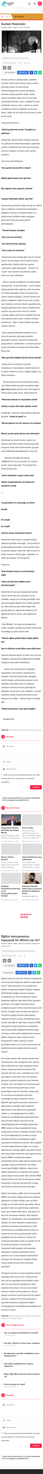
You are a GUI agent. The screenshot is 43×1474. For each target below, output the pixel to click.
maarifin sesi (5, 1318)
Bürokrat (23, 1316)
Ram (20, 1318)
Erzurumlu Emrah (22, 730)
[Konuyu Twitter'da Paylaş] (36, 72)
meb (11, 1318)
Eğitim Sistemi (36, 1316)
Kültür (16, 58)
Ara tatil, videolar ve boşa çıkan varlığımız (22, 1343)
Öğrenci (25, 951)
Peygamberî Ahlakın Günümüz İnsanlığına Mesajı (10, 830)
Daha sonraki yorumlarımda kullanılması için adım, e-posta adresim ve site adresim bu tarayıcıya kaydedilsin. (20, 778)
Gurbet (30, 730)
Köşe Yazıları (18, 951)
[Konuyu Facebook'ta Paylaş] (31, 72)
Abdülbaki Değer (14, 1316)
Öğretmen (31, 951)
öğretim (16, 1318)
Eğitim (10, 27)
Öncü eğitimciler (23, 58)
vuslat (39, 730)
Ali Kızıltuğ (12, 730)
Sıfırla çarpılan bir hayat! (14, 1384)
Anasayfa (4, 27)
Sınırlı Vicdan (27, 828)
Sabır (35, 730)
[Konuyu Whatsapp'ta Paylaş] (40, 72)
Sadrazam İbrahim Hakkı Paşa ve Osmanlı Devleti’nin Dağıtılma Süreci (32, 890)
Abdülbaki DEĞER (26, 916)
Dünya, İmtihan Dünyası (23, 17)
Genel (11, 58)
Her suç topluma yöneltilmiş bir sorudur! (21, 1333)
